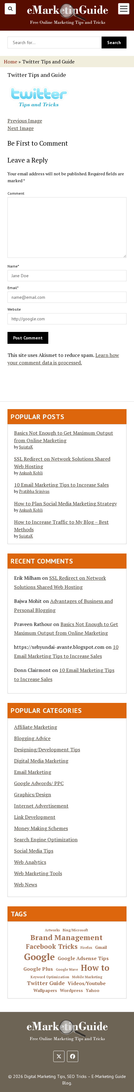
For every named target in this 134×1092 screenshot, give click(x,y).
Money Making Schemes (41, 828)
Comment (15, 193)
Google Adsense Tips (83, 958)
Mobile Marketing (87, 977)
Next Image (20, 128)
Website (14, 309)
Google (39, 957)
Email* (12, 287)
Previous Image (24, 120)
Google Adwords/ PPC (39, 783)
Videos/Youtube (87, 983)
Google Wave (67, 970)
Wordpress (71, 990)
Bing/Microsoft (75, 930)
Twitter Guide (46, 983)
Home (10, 61)
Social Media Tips (33, 850)
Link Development (34, 817)
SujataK (26, 447)
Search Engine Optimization (46, 839)
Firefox (86, 948)
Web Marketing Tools (38, 873)
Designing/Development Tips (47, 749)
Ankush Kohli (31, 473)
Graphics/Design (32, 794)
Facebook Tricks (52, 946)
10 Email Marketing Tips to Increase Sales (61, 484)
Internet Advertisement (41, 805)
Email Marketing (32, 772)
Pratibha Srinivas (34, 491)
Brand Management (66, 937)
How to (95, 968)
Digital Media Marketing (41, 760)
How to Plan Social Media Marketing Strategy (65, 503)
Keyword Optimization (50, 977)
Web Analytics (30, 862)
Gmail (101, 947)
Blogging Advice (32, 738)
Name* (13, 266)
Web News (25, 884)
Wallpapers (45, 990)
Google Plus (38, 969)
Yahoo (92, 990)
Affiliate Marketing (35, 727)
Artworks (52, 930)
